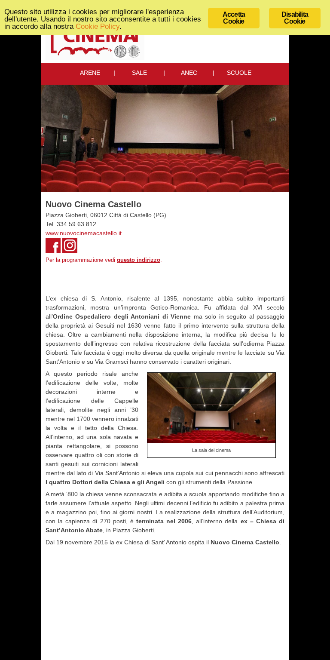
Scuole (239, 72)
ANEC (189, 72)
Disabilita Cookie (294, 18)
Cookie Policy (97, 26)
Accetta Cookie (234, 18)
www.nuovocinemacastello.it (84, 233)
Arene (90, 72)
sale (139, 72)
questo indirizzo (138, 260)
